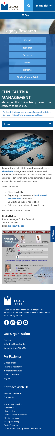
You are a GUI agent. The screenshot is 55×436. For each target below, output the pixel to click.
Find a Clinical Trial (27, 77)
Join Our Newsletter (13, 393)
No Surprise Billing (11, 421)
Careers (7, 340)
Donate (27, 70)
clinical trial (7, 171)
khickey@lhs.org (16, 225)
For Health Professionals (13, 112)
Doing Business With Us (15, 347)
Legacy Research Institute (38, 112)
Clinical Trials (10, 362)
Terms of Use (9, 407)
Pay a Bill (8, 378)
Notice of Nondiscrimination (15, 414)
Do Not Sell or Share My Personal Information (22, 428)
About (27, 40)
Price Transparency (11, 418)
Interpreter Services (13, 370)
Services (27, 55)
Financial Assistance (13, 366)
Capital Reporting (11, 425)
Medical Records (11, 374)
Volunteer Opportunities (15, 344)
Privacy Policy (9, 411)
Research (27, 47)
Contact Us (9, 397)
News (27, 62)
